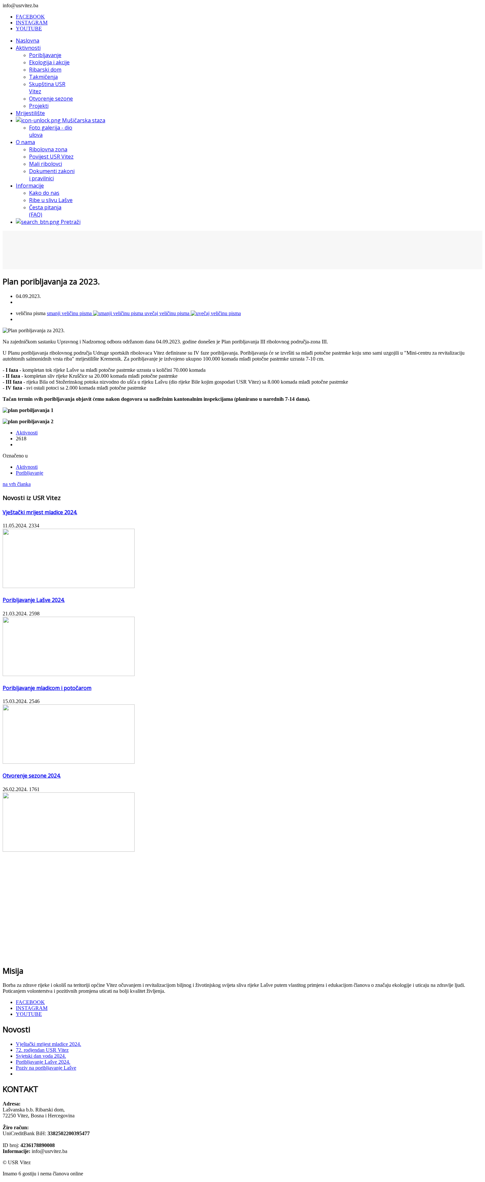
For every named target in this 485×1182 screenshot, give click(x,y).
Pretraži (70, 221)
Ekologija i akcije (49, 62)
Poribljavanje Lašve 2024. (34, 600)
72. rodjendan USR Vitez (42, 1050)
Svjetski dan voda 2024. (41, 1056)
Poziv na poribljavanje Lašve (46, 1068)
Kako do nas (44, 192)
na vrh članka (17, 484)
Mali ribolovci (45, 163)
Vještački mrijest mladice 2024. (40, 512)
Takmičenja (43, 76)
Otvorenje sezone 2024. (32, 775)
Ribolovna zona (48, 149)
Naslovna (27, 40)
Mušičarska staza (83, 120)
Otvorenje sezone (51, 98)
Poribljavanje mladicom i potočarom (47, 688)
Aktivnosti (28, 47)
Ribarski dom (45, 69)
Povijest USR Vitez (51, 156)
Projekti (38, 105)
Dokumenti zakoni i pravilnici (52, 174)
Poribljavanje (45, 55)
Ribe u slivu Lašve (51, 200)
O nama (25, 142)
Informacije (30, 185)
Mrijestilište (30, 113)
